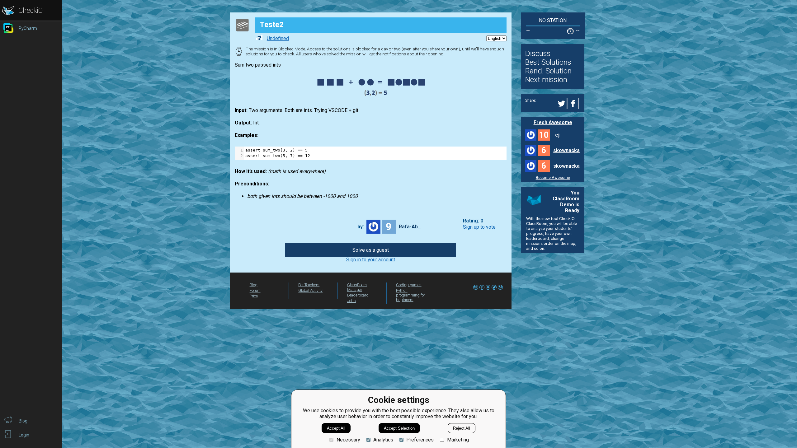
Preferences (420, 440)
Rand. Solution (548, 71)
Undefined (278, 38)
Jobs (351, 300)
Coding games (409, 284)
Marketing (458, 440)
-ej (556, 135)
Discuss (538, 53)
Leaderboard (358, 295)
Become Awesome (553, 177)
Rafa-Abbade (411, 227)
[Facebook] (574, 103)
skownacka (566, 150)
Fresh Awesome (553, 122)
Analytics (383, 440)
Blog (253, 284)
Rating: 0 (473, 221)
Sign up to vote (479, 227)
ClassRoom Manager (357, 287)
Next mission (546, 79)
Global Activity (310, 290)
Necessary (348, 440)
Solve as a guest (370, 250)
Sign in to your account (370, 260)
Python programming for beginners (410, 295)
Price (254, 296)
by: (360, 227)
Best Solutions (548, 62)
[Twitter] (562, 103)
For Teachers (308, 284)
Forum (255, 290)
